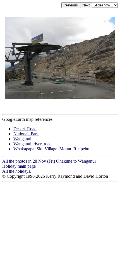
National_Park (26, 133)
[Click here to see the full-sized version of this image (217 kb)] (60, 97)
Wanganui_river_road (32, 143)
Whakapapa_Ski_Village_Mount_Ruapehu (51, 148)
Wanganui (22, 138)
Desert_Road (25, 128)
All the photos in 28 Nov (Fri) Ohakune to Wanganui (49, 161)
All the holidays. (16, 171)
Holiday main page (19, 166)
